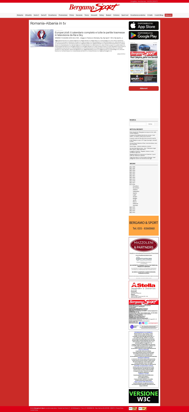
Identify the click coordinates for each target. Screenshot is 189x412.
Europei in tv (78, 42)
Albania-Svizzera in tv (63, 40)
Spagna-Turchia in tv (104, 49)
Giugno (135, 196)
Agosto (135, 193)
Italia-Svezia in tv (96, 45)
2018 (133, 181)
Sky (63, 49)
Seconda (79, 15)
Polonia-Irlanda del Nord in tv (62, 46)
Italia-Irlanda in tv (87, 45)
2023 (133, 172)
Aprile (134, 200)
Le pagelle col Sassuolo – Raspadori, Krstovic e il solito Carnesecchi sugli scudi (142, 152)
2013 (133, 210)
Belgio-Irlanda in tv (86, 40)
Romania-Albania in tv (77, 48)
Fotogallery (134, 1)
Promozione (63, 15)
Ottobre (135, 189)
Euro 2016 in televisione (117, 40)
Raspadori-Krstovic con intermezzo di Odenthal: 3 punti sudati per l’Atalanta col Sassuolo (143, 155)
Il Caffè (150, 15)
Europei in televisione (68, 42)
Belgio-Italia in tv (95, 40)
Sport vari (125, 15)
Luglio (134, 195)
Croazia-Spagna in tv (105, 40)
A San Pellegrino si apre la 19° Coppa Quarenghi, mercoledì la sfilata (143, 141)
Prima (72, 15)
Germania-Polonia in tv (62, 43)
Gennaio (135, 205)
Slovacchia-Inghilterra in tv (76, 49)
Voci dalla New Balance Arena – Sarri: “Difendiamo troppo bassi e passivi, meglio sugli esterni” (143, 149)
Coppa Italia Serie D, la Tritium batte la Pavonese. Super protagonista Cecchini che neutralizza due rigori (142, 158)
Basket (108, 15)
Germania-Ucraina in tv (75, 43)
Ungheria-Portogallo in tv (105, 51)
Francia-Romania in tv (108, 42)
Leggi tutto (121, 54)
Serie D (43, 15)
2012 (133, 212)
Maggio (135, 198)
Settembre (136, 191)
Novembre (136, 188)
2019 (133, 179)
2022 (133, 174)
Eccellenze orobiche (138, 15)
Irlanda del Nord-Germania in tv (112, 43)
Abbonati (168, 15)
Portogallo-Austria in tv (76, 46)
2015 (133, 207)
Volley (101, 15)
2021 (133, 176)
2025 (133, 169)
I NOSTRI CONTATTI (152, 1)
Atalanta (20, 15)
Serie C (36, 15)
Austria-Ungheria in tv (75, 40)
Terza (87, 15)
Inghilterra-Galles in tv (86, 43)
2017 (133, 182)
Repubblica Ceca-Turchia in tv (64, 48)
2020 (133, 177)
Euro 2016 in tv (58, 42)
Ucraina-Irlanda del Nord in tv (80, 51)
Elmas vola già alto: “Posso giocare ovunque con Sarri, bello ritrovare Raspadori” (143, 133)
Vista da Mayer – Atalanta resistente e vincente (140, 146)
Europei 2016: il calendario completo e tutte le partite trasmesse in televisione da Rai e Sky (90, 33)
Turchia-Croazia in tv (67, 51)
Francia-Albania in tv (97, 42)
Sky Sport (66, 49)
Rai (110, 46)
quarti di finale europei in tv (101, 46)
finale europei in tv (87, 42)
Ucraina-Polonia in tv (93, 51)
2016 (133, 184)
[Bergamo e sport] (144, 226)
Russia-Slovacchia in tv (111, 48)
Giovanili (94, 15)
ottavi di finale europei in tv (108, 45)
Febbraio (135, 203)
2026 (133, 167)
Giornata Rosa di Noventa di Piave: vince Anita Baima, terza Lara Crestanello (143, 144)
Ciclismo (116, 15)
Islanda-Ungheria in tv (77, 45)
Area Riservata (142, 1)
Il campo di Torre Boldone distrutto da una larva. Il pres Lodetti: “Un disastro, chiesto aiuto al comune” (142, 136)
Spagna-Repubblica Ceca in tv (91, 49)
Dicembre (136, 186)
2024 (133, 170)
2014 (133, 209)
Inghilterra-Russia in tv (98, 43)
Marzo (135, 202)
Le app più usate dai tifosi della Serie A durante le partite (143, 138)
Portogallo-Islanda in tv (88, 46)
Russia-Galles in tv (100, 48)
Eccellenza (53, 15)
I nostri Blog (159, 15)
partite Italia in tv (120, 45)
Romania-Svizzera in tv (90, 48)
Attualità (28, 15)
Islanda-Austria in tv (66, 45)
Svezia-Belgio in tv (114, 49)
